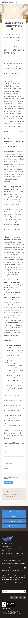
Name (6, 446)
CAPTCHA (6, 472)
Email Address (8, 463)
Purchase (12, 496)
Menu (25, 2)
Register (8, 483)
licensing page (21, 558)
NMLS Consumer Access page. (13, 560)
